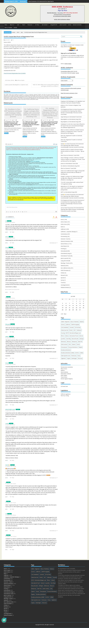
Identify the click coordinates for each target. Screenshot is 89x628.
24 (80, 307)
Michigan (82, 338)
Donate (15, 27)
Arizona (62, 324)
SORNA (81, 352)
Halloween (79, 330)
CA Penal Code (64, 386)
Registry (22, 80)
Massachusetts (75, 338)
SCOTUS (77, 352)
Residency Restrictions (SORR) (67, 352)
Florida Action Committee (67, 367)
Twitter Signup (67, 63)
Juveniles (63, 338)
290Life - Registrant (65, 321)
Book (62, 226)
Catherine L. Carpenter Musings (68, 231)
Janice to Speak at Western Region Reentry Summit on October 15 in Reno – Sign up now (72, 151)
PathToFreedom (65, 270)
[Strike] (13, 212)
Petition (63, 273)
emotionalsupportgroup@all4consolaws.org (31, 149)
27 (66, 309)
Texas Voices (64, 377)
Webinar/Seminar (65, 287)
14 (69, 305)
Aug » (65, 313)
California (12, 80)
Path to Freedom (8, 27)
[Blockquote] (19, 212)
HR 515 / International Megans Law (73, 333)
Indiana (66, 335)
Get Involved (44, 24)
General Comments (77, 24)
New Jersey (74, 341)
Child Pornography (75, 324)
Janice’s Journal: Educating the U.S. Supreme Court (17, 84)
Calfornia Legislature (66, 394)
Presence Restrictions (73, 347)
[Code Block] (20, 212)
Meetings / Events (65, 263)
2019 (77, 73)
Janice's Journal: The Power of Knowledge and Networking (42, 1)
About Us (12, 24)
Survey (62, 280)
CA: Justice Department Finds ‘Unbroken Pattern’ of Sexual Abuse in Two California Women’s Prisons (50, 112)
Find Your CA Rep (65, 395)
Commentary (64, 234)
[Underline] (11, 212)
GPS (75, 330)
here (70, 46)
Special (62, 277)
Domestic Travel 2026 (73, 155)
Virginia (68, 358)
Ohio (70, 344)
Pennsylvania (64, 347)
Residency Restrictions (66, 350)
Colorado (72, 327)
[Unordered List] (17, 212)
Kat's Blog (68, 338)
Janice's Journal (63, 24)
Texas (79, 355)
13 (35, 120)
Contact (69, 24)
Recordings (60, 12)
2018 (73, 73)
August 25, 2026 (45, 120)
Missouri (69, 341)
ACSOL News (7, 80)
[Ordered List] (15, 212)
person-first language (35, 161)
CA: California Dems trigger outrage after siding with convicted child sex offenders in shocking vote (31, 113)
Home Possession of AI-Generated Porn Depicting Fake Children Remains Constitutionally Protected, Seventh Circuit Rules (72, 145)
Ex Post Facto (78, 327)
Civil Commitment (64, 327)
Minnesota (63, 341)
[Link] (22, 212)
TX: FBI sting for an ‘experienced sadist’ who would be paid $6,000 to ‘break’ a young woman (72, 188)
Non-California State (65, 268)
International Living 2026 (75, 119)
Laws (18, 24)
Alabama (82, 321)
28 (69, 309)
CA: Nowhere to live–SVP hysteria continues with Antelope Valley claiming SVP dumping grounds (13, 113)
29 (73, 309)
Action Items (64, 224)
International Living (65, 253)
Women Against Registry (67, 378)
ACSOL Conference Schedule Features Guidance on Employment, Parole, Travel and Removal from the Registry (72, 131)
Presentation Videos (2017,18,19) (69, 71)
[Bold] (7, 212)
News (6, 24)
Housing (63, 248)
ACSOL (62, 219)
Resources (30, 24)
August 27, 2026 (8, 120)
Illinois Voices (64, 368)
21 (69, 307)
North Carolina (64, 344)
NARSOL (63, 370)
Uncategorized (64, 285)
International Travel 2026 (75, 116)
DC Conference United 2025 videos (62, 16)
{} (24, 211)
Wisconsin (80, 358)
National (63, 265)
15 (73, 305)
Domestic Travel (65, 239)
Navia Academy (64, 372)
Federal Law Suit (64, 330)
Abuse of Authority (74, 321)
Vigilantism (63, 358)
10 (80, 303)
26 (62, 309)
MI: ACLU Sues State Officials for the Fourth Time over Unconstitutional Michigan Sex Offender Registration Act (73, 125)
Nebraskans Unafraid (66, 373)
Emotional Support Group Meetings (62, 14)
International (64, 251)
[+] (26, 211)
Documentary (64, 236)
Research (63, 275)
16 (76, 305)
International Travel (65, 256)
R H (12, 40)
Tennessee (73, 355)
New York (80, 341)
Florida (70, 330)
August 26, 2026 (27, 120)
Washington (74, 358)
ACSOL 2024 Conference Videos (62, 19)
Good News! (64, 246)
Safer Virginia (64, 375)
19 (62, 307)
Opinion (73, 344)
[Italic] (9, 212)
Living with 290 (53, 24)
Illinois (62, 335)
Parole (78, 344)
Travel (23, 24)
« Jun (62, 313)
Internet (81, 335)
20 (66, 307)
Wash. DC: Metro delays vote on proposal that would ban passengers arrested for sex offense (46, 85)
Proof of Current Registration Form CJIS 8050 (15, 73)
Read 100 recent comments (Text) (69, 93)
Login (56, 144)
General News (64, 243)
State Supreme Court (65, 355)
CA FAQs (37, 24)
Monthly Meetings (51, 12)
